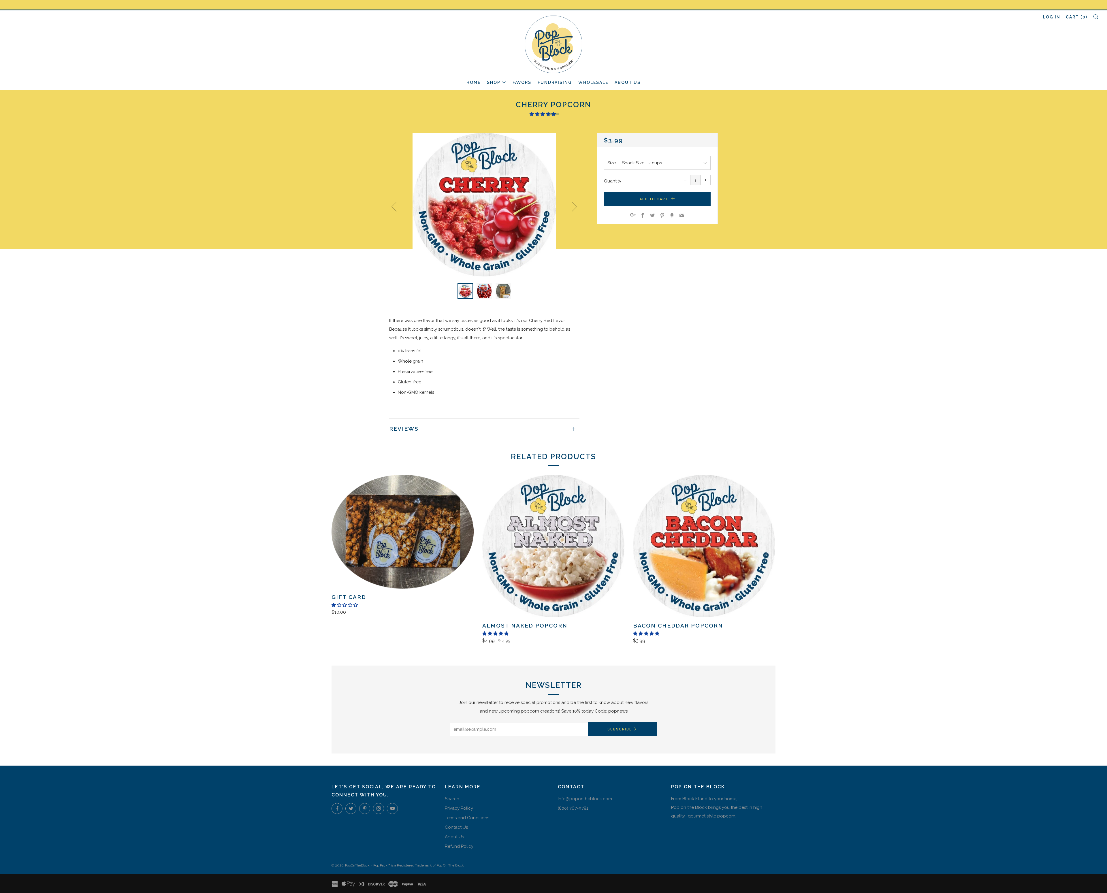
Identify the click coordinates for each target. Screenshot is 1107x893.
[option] (484, 204)
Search (452, 798)
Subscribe (619, 729)
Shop (493, 82)
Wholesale (593, 82)
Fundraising (555, 82)
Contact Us (456, 827)
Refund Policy (459, 846)
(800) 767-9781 (573, 808)
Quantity (612, 181)
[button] (543, 114)
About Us (628, 82)
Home (473, 82)
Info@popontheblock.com (585, 798)
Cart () (1076, 17)
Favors (522, 82)
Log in (1051, 17)
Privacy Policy (459, 808)
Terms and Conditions (467, 817)
